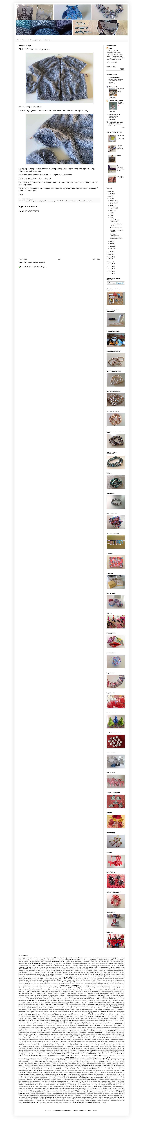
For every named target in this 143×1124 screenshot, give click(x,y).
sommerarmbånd (39, 1076)
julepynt (32, 1020)
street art (72, 1083)
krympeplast (93, 1029)
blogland (72, 967)
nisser (63, 1046)
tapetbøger (94, 1091)
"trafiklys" (21, 958)
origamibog (81, 1050)
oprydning (106, 1048)
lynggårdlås (90, 1036)
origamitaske (96, 1052)
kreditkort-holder (62, 1029)
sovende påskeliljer (118, 1076)
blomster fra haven (104, 967)
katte (73, 1022)
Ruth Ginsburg (43, 1070)
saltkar (70, 1070)
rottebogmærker (103, 1068)
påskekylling (94, 1065)
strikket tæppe (82, 1088)
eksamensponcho (23, 981)
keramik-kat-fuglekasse (49, 1023)
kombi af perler (44, 1027)
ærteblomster (114, 1100)
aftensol (108, 958)
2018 (110, 261)
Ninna (37, 1046)
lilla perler (59, 1034)
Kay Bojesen (115, 1022)
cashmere (104, 972)
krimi (68, 1029)
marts (111, 243)
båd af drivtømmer (63, 972)
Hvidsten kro (40, 1007)
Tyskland (28, 1097)
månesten (55, 1044)
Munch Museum (27, 1043)
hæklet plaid (22, 1013)
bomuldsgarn (32, 970)
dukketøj (45, 980)
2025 (110, 193)
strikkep (80, 1086)
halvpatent (74, 1000)
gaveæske (114, 993)
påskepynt (102, 1065)
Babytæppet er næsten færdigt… (120, 90)
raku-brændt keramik (33, 1067)
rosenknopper (79, 1068)
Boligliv (24, 970)
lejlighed (26, 1034)
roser (85, 1068)
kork (94, 1027)
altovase (88, 959)
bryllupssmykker (22, 972)
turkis (111, 1095)
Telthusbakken (68, 1093)
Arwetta (92, 961)
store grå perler (50, 1081)
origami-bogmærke (33, 1050)
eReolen (37, 983)
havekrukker (62, 1002)
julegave (48, 1018)
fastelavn (111, 983)
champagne (121, 972)
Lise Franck (86, 1034)
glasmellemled (84, 995)
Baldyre (57, 963)
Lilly (71, 1034)
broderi (101, 970)
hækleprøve (48, 1011)
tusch (121, 1095)
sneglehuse (76, 1074)
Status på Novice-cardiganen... (115, 220)
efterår (95, 980)
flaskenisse (44, 988)
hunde (20, 1007)
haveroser (90, 1002)
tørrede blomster (67, 1097)
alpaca (68, 959)
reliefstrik (102, 1067)
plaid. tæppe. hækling (112, 1061)
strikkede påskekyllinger (106, 1084)
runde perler (33, 1070)
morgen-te (111, 1041)
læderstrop (21, 1037)
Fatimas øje (21, 986)
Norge (76, 1046)
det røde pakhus (33, 978)
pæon (121, 1063)
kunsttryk (74, 1030)
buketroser (36, 972)
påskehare (77, 1065)
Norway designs (104, 1046)
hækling (86, 1013)
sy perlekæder (89, 1090)
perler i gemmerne (70, 1059)
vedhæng (85, 1098)
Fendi (52, 986)
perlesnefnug (89, 1059)
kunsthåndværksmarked (37, 1030)
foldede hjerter (41, 989)
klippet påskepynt (82, 1025)
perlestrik (112, 1059)
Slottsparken (101, 1072)
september (113, 208)
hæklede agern (72, 1007)
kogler (36, 1027)
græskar (32, 998)
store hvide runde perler (94, 1081)
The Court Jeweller (114, 77)
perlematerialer (114, 1058)
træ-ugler (67, 1095)
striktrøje (21, 1090)
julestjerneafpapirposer (92, 1020)
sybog (96, 1090)
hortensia (101, 1006)
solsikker (120, 1074)
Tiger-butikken (105, 1093)
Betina (74, 965)
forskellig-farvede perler (93, 989)
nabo (61, 1044)
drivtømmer (88, 978)
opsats (112, 1048)
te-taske (115, 1091)
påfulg (38, 1065)
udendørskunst (87, 1097)
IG (61, 1014)
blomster (92, 967)
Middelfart (46, 1041)
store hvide (83, 1081)
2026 (110, 191)
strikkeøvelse (112, 1088)
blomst (85, 967)
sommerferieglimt (69, 1076)
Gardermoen (39, 993)
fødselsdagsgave (23, 993)
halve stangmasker (65, 1000)
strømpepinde (43, 1090)
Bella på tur (53, 965)
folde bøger (105, 988)
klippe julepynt (71, 1025)
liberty (50, 1034)
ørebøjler (26, 1102)
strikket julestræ (65, 1088)
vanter (65, 1098)
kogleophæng (29, 1027)
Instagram (48, 1016)
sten (92, 1077)
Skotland (61, 1072)
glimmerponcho (47, 997)
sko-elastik (54, 1072)
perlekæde (69, 1058)
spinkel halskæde (31, 1077)
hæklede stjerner (99, 1009)
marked (51, 1039)
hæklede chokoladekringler (106, 1007)
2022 (110, 251)
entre (26, 983)
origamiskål (55, 1052)
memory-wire (101, 1039)
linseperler (78, 1034)
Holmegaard (94, 1006)
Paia (70, 1053)
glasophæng (93, 995)
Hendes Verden (107, 1002)
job (123, 1016)
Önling (20, 1102)
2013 (110, 273)
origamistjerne (86, 1052)
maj (111, 218)
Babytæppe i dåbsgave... (120, 176)
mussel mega (102, 1043)
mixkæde (70, 1041)
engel (65, 981)
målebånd (48, 1044)
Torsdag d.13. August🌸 (120, 104)
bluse (65, 968)
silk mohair (64, 201)
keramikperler (110, 1023)
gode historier (64, 997)
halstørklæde (53, 1000)
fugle (72, 991)
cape (92, 972)
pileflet (85, 1061)
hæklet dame (84, 1011)
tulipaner (85, 1095)
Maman (31, 1039)
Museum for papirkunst (64, 1043)
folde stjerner (32, 989)
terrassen (89, 1093)
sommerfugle (78, 1076)
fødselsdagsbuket (118, 991)
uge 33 (95, 1097)
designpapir (119, 976)
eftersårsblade (87, 980)
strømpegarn (35, 1090)
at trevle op (105, 961)
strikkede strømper (23, 1086)
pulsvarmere (98, 1063)
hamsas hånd (22, 1002)
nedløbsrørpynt (102, 1044)
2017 (110, 264)
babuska (21, 963)
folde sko (24, 989)
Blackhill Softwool (33, 967)
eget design (119, 980)
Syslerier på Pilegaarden (116, 100)
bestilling (68, 965)
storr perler (42, 1083)
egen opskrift (111, 980)
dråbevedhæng (32, 980)
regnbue (89, 1067)
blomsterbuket (117, 967)
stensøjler (38, 1079)
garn (45, 993)
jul (20, 1018)
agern (119, 958)
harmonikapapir (31, 1002)
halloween (120, 998)
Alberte (51, 959)
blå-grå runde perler (73, 968)
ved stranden (77, 1098)
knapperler (118, 1025)
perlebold (21, 1058)
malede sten (119, 1037)
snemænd (83, 1074)
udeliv (74, 1097)
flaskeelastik (37, 988)
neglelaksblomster (118, 1044)
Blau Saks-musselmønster (52, 967)
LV (84, 1036)
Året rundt (96, 1102)
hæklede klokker (75, 1009)
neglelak (110, 1044)
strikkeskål (108, 1086)
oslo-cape (36, 1053)
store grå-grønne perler (73, 1081)
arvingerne (86, 961)
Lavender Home (109, 1032)
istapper (68, 1016)
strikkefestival (53, 1086)
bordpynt (69, 970)
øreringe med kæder (63, 1102)
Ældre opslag (96, 259)
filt (103, 986)
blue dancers (59, 968)
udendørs (79, 1097)
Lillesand (66, 1034)
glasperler (101, 995)
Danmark (113, 974)
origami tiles (22, 1050)
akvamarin (45, 959)
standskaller (65, 1077)
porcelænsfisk (63, 1063)
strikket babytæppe (118, 1086)
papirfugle (99, 1053)
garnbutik (50, 993)
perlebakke (120, 1055)
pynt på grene (106, 1063)
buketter (43, 972)
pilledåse (91, 1061)
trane (41, 1095)
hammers (106, 1000)
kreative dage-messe (49, 1029)
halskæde (29, 1000)
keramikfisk (67, 1023)
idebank (51, 1014)
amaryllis (111, 959)
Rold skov (50, 1068)
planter (31, 1063)
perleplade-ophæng (53, 1059)
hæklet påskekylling (32, 1013)
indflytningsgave (85, 1014)
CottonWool (87, 974)
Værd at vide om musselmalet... (120, 138)
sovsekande (21, 1077)
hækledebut (120, 1009)
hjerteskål (45, 1006)
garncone (57, 993)
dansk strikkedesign (29, 201)
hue (107, 1006)
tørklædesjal (58, 1097)
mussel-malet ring (29, 1044)
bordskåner (76, 970)
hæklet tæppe (67, 1013)
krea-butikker (29, 1029)
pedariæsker (90, 1055)
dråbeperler (22, 980)
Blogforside (20, 40)
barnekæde (76, 963)
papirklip (121, 1053)
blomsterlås (42, 968)
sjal (41, 1072)
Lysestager (97, 1036)
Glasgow (63, 995)
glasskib (115, 995)
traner (53, 1095)
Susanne (67, 1090)
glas (39, 995)
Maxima (82, 1039)
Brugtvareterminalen (110, 970)
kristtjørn (73, 1029)
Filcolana (91, 986)
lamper (48, 1032)
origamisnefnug (64, 1052)
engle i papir (111, 981)
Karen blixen (43, 1022)
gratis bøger (108, 997)
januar (112, 248)
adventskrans (93, 958)
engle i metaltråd (102, 981)
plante (25, 1063)
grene (114, 997)
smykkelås (45, 1074)
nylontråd (31, 1048)
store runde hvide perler (118, 1081)
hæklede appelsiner (82, 1007)
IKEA (65, 1014)
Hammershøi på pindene (117, 1000)
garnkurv (63, 993)
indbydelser (76, 1014)
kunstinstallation (49, 1030)
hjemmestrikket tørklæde (116, 1004)
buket (29, 972)
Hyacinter (47, 1007)
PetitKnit (59, 201)
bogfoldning (83, 968)
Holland (87, 1006)
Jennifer (109, 1016)
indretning (93, 1014)
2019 (110, 259)
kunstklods (67, 1030)
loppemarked (106, 1034)
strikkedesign (73, 201)
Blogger (95, 1110)
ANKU (28, 961)
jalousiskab (90, 1016)
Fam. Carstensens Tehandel (67, 983)
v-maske (39, 1098)
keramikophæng (101, 1023)
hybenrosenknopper (56, 1007)
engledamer (120, 981)
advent (51, 958)
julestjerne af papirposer (79, 1020)
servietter (118, 1070)
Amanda (94, 959)
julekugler (100, 1018)
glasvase (121, 995)
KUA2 (100, 1029)
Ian (46, 1014)
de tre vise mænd (65, 976)
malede (112, 1037)
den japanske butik (84, 976)
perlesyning (119, 1059)
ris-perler (38, 1068)
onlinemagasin (79, 1048)
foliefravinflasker (62, 989)
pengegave (104, 1055)
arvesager (79, 961)
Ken (122, 1022)
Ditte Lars (49, 978)
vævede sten (40, 1100)
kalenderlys (25, 1022)
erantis (31, 983)
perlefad (42, 1058)
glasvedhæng (22, 997)
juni (111, 215)
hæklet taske (59, 1013)
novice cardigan (52, 201)
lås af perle (67, 1037)
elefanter (32, 981)
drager (81, 978)
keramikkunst (83, 1023)
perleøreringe (40, 1061)
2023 (110, 198)
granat (85, 997)
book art (48, 970)
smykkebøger (119, 1072)
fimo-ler (114, 986)
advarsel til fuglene (42, 958)
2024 (110, 196)
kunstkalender (59, 1030)
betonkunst (81, 965)
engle (70, 982)
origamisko (48, 1052)
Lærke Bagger (29, 1037)
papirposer (43, 1055)
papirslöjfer (57, 1055)
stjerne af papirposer (75, 1079)
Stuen (50, 1090)
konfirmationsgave (62, 1027)
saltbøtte (64, 1070)
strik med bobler (95, 1083)
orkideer (121, 1052)
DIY (66, 978)
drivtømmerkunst (109, 978)
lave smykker (98, 1032)
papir (74, 1053)
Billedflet (88, 965)
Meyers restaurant (37, 1041)
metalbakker (121, 1039)
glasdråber (45, 995)
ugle (100, 1097)
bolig (20, 970)
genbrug (122, 993)
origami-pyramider (53, 1050)
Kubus (105, 1029)
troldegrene (60, 1095)
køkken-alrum (29, 1032)
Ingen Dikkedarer (118, 1014)
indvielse (100, 1014)
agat (113, 958)
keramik (21, 1023)
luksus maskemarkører (53, 1036)
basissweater (102, 963)
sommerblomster (50, 1076)
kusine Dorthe (89, 1030)
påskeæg (110, 1065)
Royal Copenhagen (114, 1068)
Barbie (69, 963)
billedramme (102, 965)
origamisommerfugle (75, 1052)
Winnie (87, 1100)
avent (111, 961)
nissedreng (43, 1046)
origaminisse (30, 1052)
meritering (114, 1039)
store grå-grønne (61, 1081)
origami (118, 1048)
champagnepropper (25, 974)
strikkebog (59, 1084)
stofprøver (112, 1079)
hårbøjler (121, 1013)
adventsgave (60, 958)
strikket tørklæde (93, 1088)
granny (92, 997)
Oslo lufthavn (28, 1053)
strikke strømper (50, 1084)
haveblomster (45, 1002)
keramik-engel (38, 1023)
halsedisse (21, 1000)
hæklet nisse (120, 1011)
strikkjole (121, 1088)
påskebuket (70, 1065)
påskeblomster (61, 1065)
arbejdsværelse (49, 961)
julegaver (57, 1018)
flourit (92, 988)
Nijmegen (31, 1046)
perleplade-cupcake (41, 1059)
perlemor (122, 1058)
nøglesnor (55, 1048)
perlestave (97, 1059)
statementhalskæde (75, 1077)
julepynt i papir (44, 1020)
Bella (110, 48)
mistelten (64, 1041)
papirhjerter (106, 1053)
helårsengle (98, 1002)
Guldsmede (69, 998)
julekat (81, 1018)
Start (59, 259)
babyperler (28, 963)
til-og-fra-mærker (115, 1093)
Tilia (122, 1093)
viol (34, 1100)
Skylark (91, 188)
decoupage (74, 976)
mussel (94, 1043)
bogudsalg (120, 968)
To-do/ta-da (21, 1095)
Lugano (44, 1036)
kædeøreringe (112, 1031)
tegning (44, 1093)
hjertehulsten (32, 1006)
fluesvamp (98, 988)
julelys (106, 1018)
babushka (120, 961)
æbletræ (107, 1100)
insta (42, 1016)
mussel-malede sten (112, 1043)
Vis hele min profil (112, 62)
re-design (74, 1067)
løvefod (57, 1037)
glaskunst (77, 995)
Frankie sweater (36, 991)
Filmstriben (98, 986)
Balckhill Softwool (48, 963)
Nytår (36, 1048)
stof (100, 1079)
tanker (80, 1091)
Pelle (96, 1055)
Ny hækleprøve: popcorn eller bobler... (120, 168)
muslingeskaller (76, 1043)
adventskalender (84, 958)
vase (70, 1098)
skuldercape (76, 1072)
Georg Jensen (33, 995)
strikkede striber (119, 1084)
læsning (45, 1037)
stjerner (84, 1079)
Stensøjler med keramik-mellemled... (117, 231)
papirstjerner (66, 1055)
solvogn (20, 1076)
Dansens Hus (32, 976)
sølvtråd (46, 1091)
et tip (42, 983)
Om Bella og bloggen (34, 40)
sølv (115, 1090)
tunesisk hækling (103, 1095)
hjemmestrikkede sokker (75, 1004)
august (112, 210)
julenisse (120, 1018)
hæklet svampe (50, 1013)
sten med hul (100, 1077)
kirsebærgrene (53, 1025)
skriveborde (68, 1072)
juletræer (102, 1020)
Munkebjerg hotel (37, 1043)
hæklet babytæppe (65, 1011)
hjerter (39, 1006)
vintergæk (21, 1100)
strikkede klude (95, 1084)
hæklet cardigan (75, 1011)
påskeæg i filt (119, 1065)
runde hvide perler (23, 1070)
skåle (91, 1072)
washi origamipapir (56, 1100)
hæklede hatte (42, 1009)
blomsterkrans (34, 968)
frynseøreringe (64, 991)
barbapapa (63, 963)
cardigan (98, 972)
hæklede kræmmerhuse (87, 1009)
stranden (49, 1083)
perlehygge (60, 1058)
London (99, 1034)
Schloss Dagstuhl (101, 1070)
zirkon (93, 1100)
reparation (112, 1067)
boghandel (90, 968)
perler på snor (80, 1059)
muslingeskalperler (86, 1043)
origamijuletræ (118, 1050)
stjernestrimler (92, 1079)
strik (69, 201)
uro (116, 1097)
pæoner (21, 1065)
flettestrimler (73, 988)
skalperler (47, 1072)
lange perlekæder (72, 1032)
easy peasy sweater (69, 980)
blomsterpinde (50, 968)
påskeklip (85, 1065)
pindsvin (97, 1061)
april (111, 241)
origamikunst (22, 1052)
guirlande (50, 998)
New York (25, 1046)
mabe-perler (75, 1037)
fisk (31, 988)
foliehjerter (70, 989)
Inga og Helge (108, 1014)
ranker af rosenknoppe (56, 1067)
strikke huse (41, 1084)
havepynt (84, 1002)
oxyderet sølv (62, 1053)
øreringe (35, 1102)
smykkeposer (53, 1074)
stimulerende (60, 1079)
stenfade (120, 1077)
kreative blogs (37, 1029)
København (121, 1030)
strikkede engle (75, 1084)
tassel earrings (107, 1091)
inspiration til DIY (33, 1016)
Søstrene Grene (66, 1091)
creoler (101, 974)
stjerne (66, 1079)
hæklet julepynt (102, 1011)
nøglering (48, 1048)
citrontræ (58, 974)
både (70, 972)
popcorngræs (45, 1063)
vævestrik (48, 1100)
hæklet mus (112, 1011)
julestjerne (67, 1020)
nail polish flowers (76, 1044)
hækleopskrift (31, 1011)
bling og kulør (64, 967)
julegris (63, 1018)
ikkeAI (70, 1014)
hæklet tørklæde (77, 1013)
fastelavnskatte (119, 983)
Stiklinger (46, 1079)
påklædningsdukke (46, 1065)
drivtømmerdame (98, 978)
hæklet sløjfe (41, 1013)
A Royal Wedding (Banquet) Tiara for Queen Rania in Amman (116, 80)
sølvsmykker (37, 1092)
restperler (120, 1067)
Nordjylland (70, 1046)
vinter (121, 1098)
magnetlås (105, 1038)
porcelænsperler (73, 1063)
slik (95, 1072)
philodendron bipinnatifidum (70, 1061)
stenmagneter (22, 1079)
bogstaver (113, 968)
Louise (26, 1036)
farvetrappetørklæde (102, 983)
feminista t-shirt (45, 986)
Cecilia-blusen (113, 972)
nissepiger (57, 1046)
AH (123, 958)
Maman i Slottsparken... (116, 228)
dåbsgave (59, 980)
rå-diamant (57, 1070)
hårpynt (32, 1015)
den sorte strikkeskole (97, 976)
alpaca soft (76, 959)
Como (80, 974)
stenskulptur (30, 1079)
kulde (118, 1029)
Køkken (22, 1032)
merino (108, 1039)
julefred (42, 1018)
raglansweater (22, 1067)
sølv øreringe (121, 1090)
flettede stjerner (63, 988)
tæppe (42, 1097)
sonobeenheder (88, 1076)
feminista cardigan (34, 986)
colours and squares (72, 974)
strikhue (21, 1084)
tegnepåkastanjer (36, 1093)
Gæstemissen (111, 998)
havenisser (77, 1002)
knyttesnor (21, 1027)
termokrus (82, 1093)
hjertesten (52, 1006)
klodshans (98, 1025)
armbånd (60, 961)
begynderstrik (33, 965)
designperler (22, 978)
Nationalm (85, 1044)
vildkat (97, 1098)
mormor (118, 1041)
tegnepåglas (27, 1093)
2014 (110, 271)
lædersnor (119, 1036)
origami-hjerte (43, 1050)
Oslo (20, 1053)
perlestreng (105, 1059)
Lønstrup (51, 1037)
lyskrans (105, 1036)
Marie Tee (44, 1039)
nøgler (42, 1048)
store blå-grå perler (28, 1081)
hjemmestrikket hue (103, 1004)
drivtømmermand (119, 978)
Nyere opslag (23, 259)
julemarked (113, 1018)
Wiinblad (66, 1100)
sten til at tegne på (111, 1077)
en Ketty (44, 981)
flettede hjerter (53, 988)
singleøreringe (35, 1072)
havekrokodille (54, 1002)
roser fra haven (93, 1068)
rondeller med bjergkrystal (67, 1068)
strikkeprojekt (89, 201)
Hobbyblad (71, 1006)
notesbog (112, 1046)
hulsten (119, 1006)
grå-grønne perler (41, 998)
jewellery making (117, 1016)
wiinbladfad (72, 1100)
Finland (20, 988)
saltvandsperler (77, 1070)
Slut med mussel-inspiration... (120, 147)
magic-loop (90, 1037)
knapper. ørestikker (108, 1025)
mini (51, 1041)
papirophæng (33, 1055)
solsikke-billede (112, 1074)
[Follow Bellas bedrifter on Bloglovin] (116, 284)
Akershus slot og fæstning (34, 959)
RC (69, 1067)
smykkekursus (36, 1074)
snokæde (90, 1074)
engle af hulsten (79, 981)
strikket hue (46, 1088)
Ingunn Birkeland (23, 1016)
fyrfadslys (86, 991)
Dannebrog (120, 974)
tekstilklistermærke (57, 1093)
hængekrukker (97, 1013)
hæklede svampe (110, 1009)
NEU (20, 1046)
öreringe (43, 1102)
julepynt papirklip (56, 1020)
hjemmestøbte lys (23, 1006)
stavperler (85, 1077)
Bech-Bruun (110, 963)
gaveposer (106, 993)
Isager (62, 1016)
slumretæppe (109, 1072)
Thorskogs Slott (96, 1093)
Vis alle (122, 127)
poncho (37, 1063)
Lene (31, 1034)
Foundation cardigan (24, 991)
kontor (78, 1027)
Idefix (56, 1015)
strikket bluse (22, 1088)
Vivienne (46, 188)
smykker (61, 1074)
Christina (52, 974)
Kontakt (47, 40)
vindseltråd (104, 1098)
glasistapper (70, 995)
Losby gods (114, 1034)
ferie (57, 986)
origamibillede (73, 1050)
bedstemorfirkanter (23, 965)
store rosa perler (106, 1081)
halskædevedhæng (42, 1000)
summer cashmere (58, 1090)
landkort (63, 1032)
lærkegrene (38, 1037)
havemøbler (70, 1002)
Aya (115, 961)
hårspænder (40, 1014)
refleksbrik (81, 1067)
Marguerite (37, 1039)
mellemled (94, 1039)
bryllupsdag (120, 970)
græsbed (25, 998)
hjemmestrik (38, 201)
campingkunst (77, 972)
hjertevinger (59, 1006)
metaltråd (22, 1041)
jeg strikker (45, 201)
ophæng (98, 1048)
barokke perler (85, 963)
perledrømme (34, 1058)
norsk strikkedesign (84, 1046)
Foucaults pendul (118, 989)
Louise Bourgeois (35, 1036)
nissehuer (50, 1046)
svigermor (80, 1090)
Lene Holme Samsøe (41, 1034)
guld (56, 998)
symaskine (109, 1090)
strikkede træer (34, 1086)
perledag (27, 1058)
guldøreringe (77, 998)
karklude (50, 1022)
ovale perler (51, 1053)
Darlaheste (56, 976)
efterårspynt (102, 980)
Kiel (19, 1025)
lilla (54, 1034)
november (113, 203)
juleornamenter (23, 1020)
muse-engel (46, 1043)
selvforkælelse (110, 1070)
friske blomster (54, 991)
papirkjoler (114, 1053)
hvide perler (31, 1007)
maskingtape (68, 1039)
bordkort (63, 970)
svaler (73, 1090)
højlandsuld (106, 1013)
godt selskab (79, 997)
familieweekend (80, 983)
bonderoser (41, 970)
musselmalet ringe (39, 1044)
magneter (97, 1037)
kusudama (97, 1030)
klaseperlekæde (62, 1025)
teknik (49, 1093)
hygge (64, 1007)
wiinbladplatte (80, 1100)
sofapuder (97, 1074)
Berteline (62, 965)
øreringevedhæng (76, 1102)
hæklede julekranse (53, 1009)
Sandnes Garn (91, 1070)
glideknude (29, 997)
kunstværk (81, 1030)
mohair (94, 1041)
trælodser (78, 1095)
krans (105, 1027)
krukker (79, 1029)
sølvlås (30, 1091)
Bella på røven (44, 965)
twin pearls (21, 1097)
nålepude (62, 1048)
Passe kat (82, 1055)
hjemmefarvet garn (34, 1004)
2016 (110, 266)
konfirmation (53, 1027)
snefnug (69, 1074)
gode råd (71, 997)
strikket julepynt (55, 1088)
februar (112, 246)
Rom (56, 1068)
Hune (25, 1007)
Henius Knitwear (117, 1002)
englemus (21, 983)
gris (118, 997)
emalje (38, 981)
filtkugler (108, 986)
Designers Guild (111, 976)
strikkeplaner (88, 1086)
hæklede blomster (93, 1007)
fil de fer (83, 986)
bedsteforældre (119, 963)
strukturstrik (27, 1090)
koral (89, 1027)
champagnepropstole (37, 974)
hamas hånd (99, 1000)
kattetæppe (107, 1022)
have (37, 1002)
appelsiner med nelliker (37, 961)
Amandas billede (102, 959)
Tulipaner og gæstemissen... (115, 234)
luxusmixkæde (76, 1036)
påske (54, 1065)
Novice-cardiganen (26, 107)
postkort (80, 1063)
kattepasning (90, 1022)
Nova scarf (120, 1046)
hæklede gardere (31, 1009)
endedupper (58, 981)
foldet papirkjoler (51, 989)
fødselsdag (95, 991)
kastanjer (67, 1022)
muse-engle (54, 1043)
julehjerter (75, 1018)
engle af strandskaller (90, 981)
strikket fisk (30, 1088)
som (25, 1076)
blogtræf (79, 967)
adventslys (102, 958)
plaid (102, 1061)
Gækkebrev (103, 998)
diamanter (42, 978)
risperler (44, 1068)
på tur (33, 1065)
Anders (117, 959)
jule (25, 1018)
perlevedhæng (22, 1061)
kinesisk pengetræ (36, 1025)
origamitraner (104, 1052)
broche (83, 970)
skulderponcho (84, 1072)
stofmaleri (105, 1079)
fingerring (120, 986)
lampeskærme (55, 1032)
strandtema (65, 1083)
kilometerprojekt (26, 1025)
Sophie (95, 1076)
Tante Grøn (87, 1091)
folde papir (120, 988)
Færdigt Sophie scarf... (116, 238)
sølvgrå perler (23, 1091)
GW (95, 998)
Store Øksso (35, 1083)
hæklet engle (93, 1011)
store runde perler (25, 1083)
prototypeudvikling (88, 1063)
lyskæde (111, 1036)
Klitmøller (91, 1025)
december (113, 200)
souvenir (109, 1076)
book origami (55, 970)
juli (111, 213)
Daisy (107, 974)
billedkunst (95, 965)
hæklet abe (55, 1011)
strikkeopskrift (81, 201)
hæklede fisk (22, 1009)
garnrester (77, 993)
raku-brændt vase (44, 1067)
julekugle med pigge (90, 1018)
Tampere (74, 1091)
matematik (75, 1039)
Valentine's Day (48, 1098)
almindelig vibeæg (59, 959)
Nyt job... (119, 155)
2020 (110, 256)
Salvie (84, 1070)
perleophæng (23, 1059)
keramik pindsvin (29, 1023)
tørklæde (49, 1097)
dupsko (51, 980)
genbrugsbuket (24, 995)
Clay (64, 974)
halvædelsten (82, 1000)
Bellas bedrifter (113, 87)
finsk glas (26, 988)
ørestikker (88, 1102)
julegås (68, 1018)
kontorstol (84, 1027)
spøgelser (57, 1077)
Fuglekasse (79, 991)
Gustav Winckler (87, 998)
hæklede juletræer (64, 1009)
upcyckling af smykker (108, 1097)
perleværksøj (31, 1061)
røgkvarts (51, 1070)
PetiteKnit (51, 1061)
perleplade (31, 1059)
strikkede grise (85, 1084)
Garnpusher (70, 993)
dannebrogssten (23, 976)
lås (61, 1037)
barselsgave (94, 963)
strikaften (113, 1083)
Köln (35, 1032)
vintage (116, 1098)
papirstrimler (75, 1055)
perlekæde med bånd (86, 1058)
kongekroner (72, 1027)
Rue (122, 1068)
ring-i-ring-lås (31, 1068)
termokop (75, 1093)
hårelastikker (24, 1014)
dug (40, 980)
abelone (34, 958)
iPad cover (55, 1016)
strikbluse (120, 1083)
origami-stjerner (63, 1050)
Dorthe (75, 978)
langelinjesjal (83, 1032)
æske (121, 1100)
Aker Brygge (23, 959)
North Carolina (94, 1046)
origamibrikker (91, 1050)
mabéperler (83, 1037)
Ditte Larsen (57, 978)
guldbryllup (61, 998)
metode (29, 1041)
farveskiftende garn (90, 983)
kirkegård (45, 1025)
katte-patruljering (81, 1022)
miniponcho (57, 1041)
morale (105, 1041)
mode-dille (79, 1041)
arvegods (73, 961)
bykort (49, 972)
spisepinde (50, 1077)
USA (34, 1098)
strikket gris (38, 1088)
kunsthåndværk (24, 1030)
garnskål (84, 993)
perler (61, 1060)
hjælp (65, 1006)
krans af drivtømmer (114, 1027)
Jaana (116, 1020)
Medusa (88, 1039)
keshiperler (118, 1023)
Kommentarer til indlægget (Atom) (35, 262)
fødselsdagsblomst (106, 991)
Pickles (80, 1061)
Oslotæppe (43, 1053)
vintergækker (28, 1100)
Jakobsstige (83, 1016)
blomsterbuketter (23, 969)
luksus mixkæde (65, 1036)
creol (94, 974)
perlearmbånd (112, 1055)
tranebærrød (47, 1095)
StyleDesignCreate (114, 114)
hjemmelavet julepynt (47, 1004)
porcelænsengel (54, 1063)
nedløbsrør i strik (93, 1044)
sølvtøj (52, 1091)
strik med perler (105, 1083)
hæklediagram (22, 1011)
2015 (110, 268)
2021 (110, 254)
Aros (67, 961)
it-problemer (75, 1016)
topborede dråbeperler (32, 1095)
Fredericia (45, 991)
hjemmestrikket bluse (89, 1004)
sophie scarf (102, 1076)
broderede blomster (92, 970)
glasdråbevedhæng (54, 995)
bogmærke (98, 968)
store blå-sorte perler (39, 1081)
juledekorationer (32, 1018)
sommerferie (60, 1076)
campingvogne (86, 972)
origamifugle (101, 1050)
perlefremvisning (51, 1058)
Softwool (104, 1074)
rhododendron (22, 1068)
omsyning (70, 1048)
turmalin (116, 1095)
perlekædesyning (101, 1058)
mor (99, 1041)
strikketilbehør (104, 1088)
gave (101, 993)
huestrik (113, 1006)
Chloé (45, 974)
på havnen (27, 1065)
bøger (54, 972)
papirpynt (50, 1055)
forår (103, 989)
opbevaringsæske (89, 1048)
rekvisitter (95, 1067)
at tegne (98, 961)
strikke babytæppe (31, 1084)
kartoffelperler (58, 1022)
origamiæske (113, 1052)
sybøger (102, 1090)
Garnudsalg (92, 993)
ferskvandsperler (68, 986)
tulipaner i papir (93, 1095)
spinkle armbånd (41, 1077)
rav (65, 1067)
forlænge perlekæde (80, 989)
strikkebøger (67, 1084)
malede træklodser (23, 1039)
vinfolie (110, 1098)
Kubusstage (112, 1029)
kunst (123, 1029)
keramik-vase (60, 1023)
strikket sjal (74, 1088)
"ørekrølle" (27, 958)
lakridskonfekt (42, 1032)
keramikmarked (91, 1023)
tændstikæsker (35, 1097)
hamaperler (90, 1000)
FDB (27, 986)
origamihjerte (109, 1050)
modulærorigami (87, 1041)
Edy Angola (79, 980)
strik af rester (85, 1083)
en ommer (50, 981)
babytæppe (37, 963)
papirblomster (82, 1053)
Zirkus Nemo (100, 1100)
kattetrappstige (99, 1022)
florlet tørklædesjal (84, 988)
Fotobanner (109, 989)
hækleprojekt (40, 1011)
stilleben (53, 1079)
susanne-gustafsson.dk (116, 122)
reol (107, 1067)
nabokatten (67, 1044)
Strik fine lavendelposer (115, 123)
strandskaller (57, 1083)
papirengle (91, 1053)
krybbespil (86, 1029)
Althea (82, 959)
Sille (28, 1072)
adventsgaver (71, 958)
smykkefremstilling (24, 1074)
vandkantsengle (58, 1098)
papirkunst (24, 1055)
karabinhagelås (34, 1022)
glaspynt (109, 995)
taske (100, 1091)
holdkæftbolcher (80, 1006)
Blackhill (115, 965)
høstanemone (114, 1013)
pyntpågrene (115, 1063)
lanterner (90, 1032)
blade (42, 967)
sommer (30, 1076)
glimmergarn (37, 997)
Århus (102, 1102)
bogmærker (106, 968)
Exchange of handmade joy (52, 983)
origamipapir (39, 1052)
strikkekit (60, 1086)
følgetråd (32, 993)
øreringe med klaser (52, 1102)
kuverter (104, 1030)
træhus (72, 1095)
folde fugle (112, 988)
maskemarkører (59, 1039)
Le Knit (117, 1032)
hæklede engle (119, 1007)
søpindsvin (58, 1091)
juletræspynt (110, 1020)
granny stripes (99, 997)
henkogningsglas (23, 1004)
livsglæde (93, 1034)
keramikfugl (75, 1023)
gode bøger (56, 997)
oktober (112, 205)
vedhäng (92, 1098)
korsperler (99, 1027)
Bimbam (109, 965)
